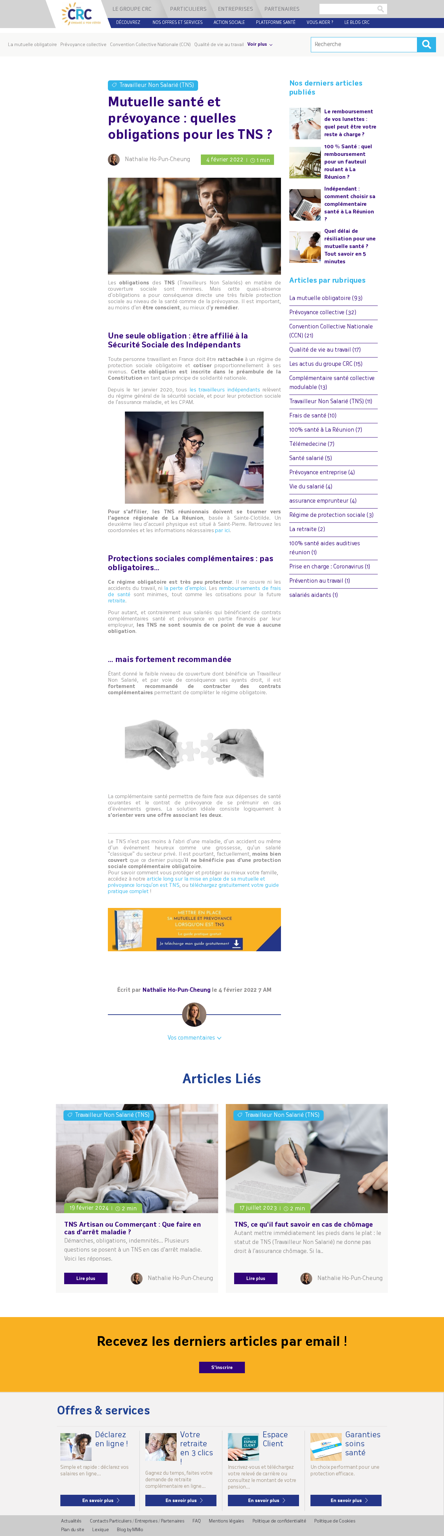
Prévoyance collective (322, 313)
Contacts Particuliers (111, 1521)
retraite (116, 601)
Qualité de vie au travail (219, 45)
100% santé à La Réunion (325, 430)
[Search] (426, 44)
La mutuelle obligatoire (325, 298)
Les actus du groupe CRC (325, 364)
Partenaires (173, 1521)
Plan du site (72, 1530)
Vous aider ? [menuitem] (320, 23)
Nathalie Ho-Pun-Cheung (157, 159)
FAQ (196, 1521)
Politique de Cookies (334, 1521)
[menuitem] (134, 9)
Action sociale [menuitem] (229, 23)
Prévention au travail (319, 581)
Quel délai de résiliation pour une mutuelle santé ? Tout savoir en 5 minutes (350, 247)
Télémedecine (311, 444)
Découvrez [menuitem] (128, 23)
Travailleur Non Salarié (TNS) (330, 402)
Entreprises (146, 1521)
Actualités (71, 1521)
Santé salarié (310, 458)
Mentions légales (226, 1521)
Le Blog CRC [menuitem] (356, 23)
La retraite (307, 529)
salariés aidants (313, 595)
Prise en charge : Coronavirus (329, 567)
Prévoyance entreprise (322, 473)
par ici (222, 530)
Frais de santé (312, 416)
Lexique (100, 1530)
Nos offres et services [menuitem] (178, 23)
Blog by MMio (130, 1530)
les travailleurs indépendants (224, 390)
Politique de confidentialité (279, 1521)
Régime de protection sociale (331, 515)
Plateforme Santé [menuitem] (276, 23)
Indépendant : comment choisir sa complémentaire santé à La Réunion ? (349, 204)
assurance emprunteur (323, 501)
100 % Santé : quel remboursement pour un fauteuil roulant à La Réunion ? (348, 162)
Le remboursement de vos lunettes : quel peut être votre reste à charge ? (350, 123)
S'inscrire (222, 1368)
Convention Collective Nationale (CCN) (150, 45)
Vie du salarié (310, 487)
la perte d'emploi (185, 588)
